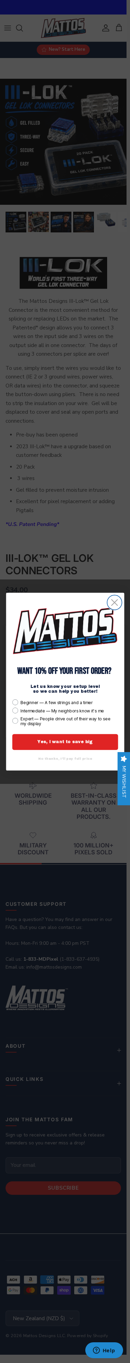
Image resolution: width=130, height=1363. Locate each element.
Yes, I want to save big (65, 741)
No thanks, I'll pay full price (65, 758)
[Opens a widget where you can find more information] (104, 1351)
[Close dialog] (114, 602)
